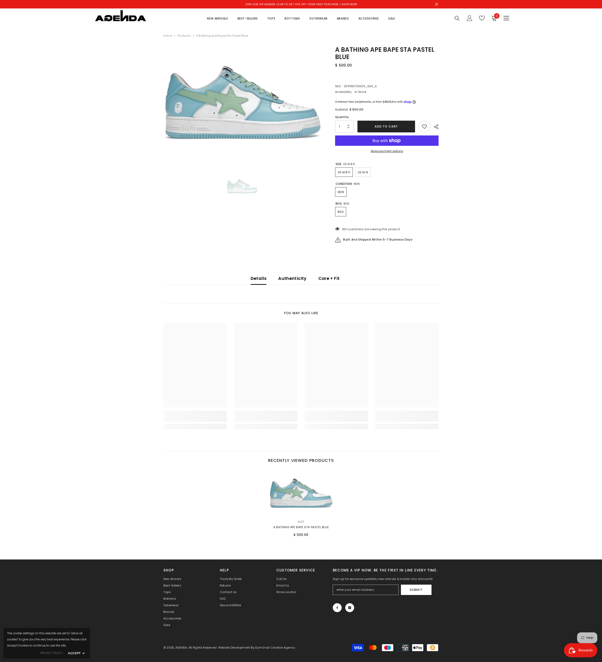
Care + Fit (329, 278)
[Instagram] (349, 607)
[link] (195, 418)
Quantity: (342, 117)
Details (259, 278)
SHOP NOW (349, 4)
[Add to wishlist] (424, 126)
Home (167, 36)
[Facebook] (337, 607)
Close (437, 4)
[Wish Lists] (482, 18)
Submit (416, 589)
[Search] (457, 18)
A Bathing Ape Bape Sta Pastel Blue (301, 527)
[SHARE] (434, 126)
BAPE (301, 522)
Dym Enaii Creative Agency (275, 648)
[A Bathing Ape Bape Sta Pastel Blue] (301, 493)
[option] (242, 102)
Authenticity (292, 278)
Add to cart (386, 126)
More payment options (387, 151)
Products (184, 36)
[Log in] (469, 18)
